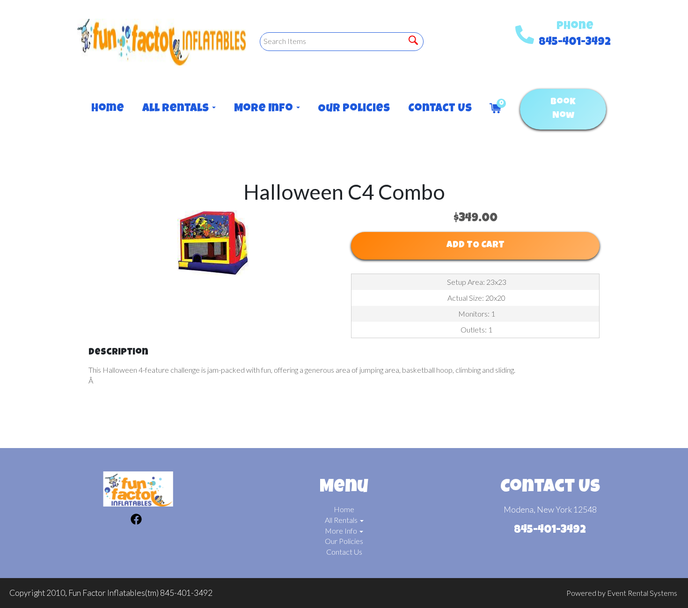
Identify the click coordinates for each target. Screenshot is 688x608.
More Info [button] (264, 109)
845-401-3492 (575, 42)
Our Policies (353, 109)
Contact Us (439, 109)
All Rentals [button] (176, 109)
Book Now (563, 109)
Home (107, 109)
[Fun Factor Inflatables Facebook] (136, 521)
